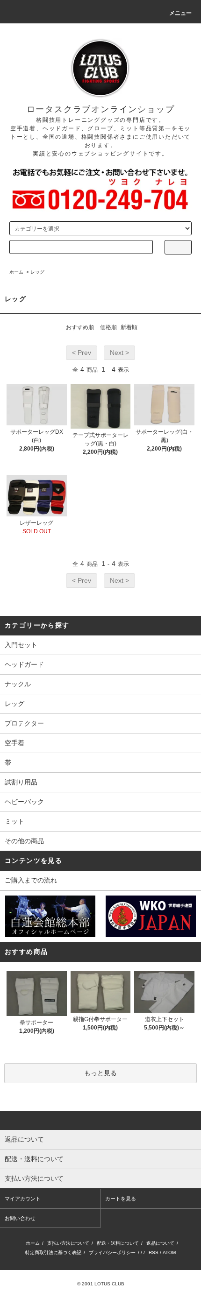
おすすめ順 (80, 327)
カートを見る (120, 1198)
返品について (160, 1243)
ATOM (169, 1252)
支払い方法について (68, 1243)
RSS (153, 1252)
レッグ (37, 272)
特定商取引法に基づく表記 (53, 1252)
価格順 (108, 327)
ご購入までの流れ (31, 880)
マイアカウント (23, 1198)
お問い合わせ (20, 1218)
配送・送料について (118, 1243)
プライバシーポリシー (112, 1252)
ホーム (16, 272)
